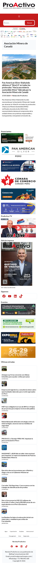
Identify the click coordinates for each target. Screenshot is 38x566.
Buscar (29, 23)
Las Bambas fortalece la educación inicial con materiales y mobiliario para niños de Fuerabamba (17, 519)
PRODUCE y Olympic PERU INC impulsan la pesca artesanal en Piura (17, 439)
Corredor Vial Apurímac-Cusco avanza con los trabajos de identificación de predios (18, 486)
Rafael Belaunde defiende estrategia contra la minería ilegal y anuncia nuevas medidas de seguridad (18, 423)
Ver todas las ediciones (8, 287)
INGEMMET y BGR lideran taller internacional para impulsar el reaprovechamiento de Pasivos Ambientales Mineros (19, 455)
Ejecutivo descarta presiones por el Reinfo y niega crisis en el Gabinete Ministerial (17, 471)
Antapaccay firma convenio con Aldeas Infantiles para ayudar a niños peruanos (16, 376)
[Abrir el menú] (19, 16)
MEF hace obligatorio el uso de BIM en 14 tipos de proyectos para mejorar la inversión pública (18, 408)
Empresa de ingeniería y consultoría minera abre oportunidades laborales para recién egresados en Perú (19, 392)
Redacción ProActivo (20, 96)
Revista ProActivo (19, 541)
